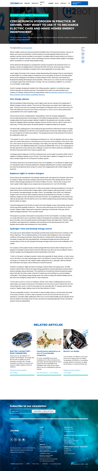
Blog (57, 3)
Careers (51, 3)
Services (27, 3)
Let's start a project (77, 3)
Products (35, 3)
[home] (14, 3)
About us (42, 3)
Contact (63, 3)
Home (21, 3)
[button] (69, 3)
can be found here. (26, 48)
